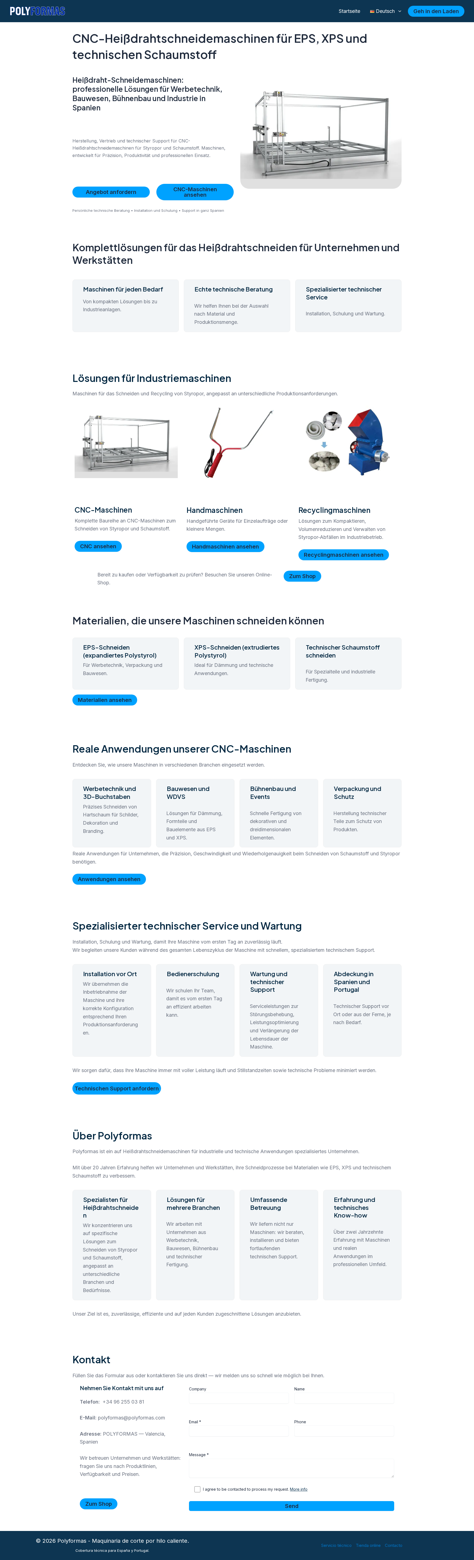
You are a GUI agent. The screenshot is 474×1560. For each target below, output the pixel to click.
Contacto (393, 1545)
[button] (398, 11)
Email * (195, 1421)
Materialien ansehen (105, 700)
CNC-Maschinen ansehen (195, 192)
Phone (300, 1421)
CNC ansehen (98, 546)
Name (299, 1389)
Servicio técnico (336, 1545)
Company (197, 1389)
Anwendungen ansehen (109, 879)
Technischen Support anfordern (117, 1088)
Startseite (349, 11)
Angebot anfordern (111, 192)
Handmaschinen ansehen (225, 546)
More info (298, 1489)
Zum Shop (302, 576)
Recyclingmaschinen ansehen (343, 555)
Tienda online (368, 1545)
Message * (199, 1454)
